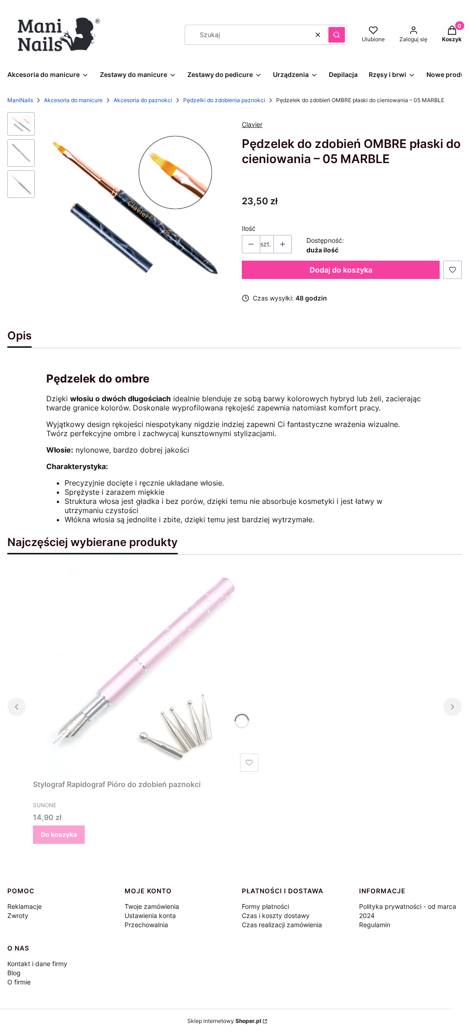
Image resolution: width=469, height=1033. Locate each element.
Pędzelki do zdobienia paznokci (224, 100)
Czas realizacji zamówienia (282, 925)
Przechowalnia (146, 925)
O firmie (19, 982)
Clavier (252, 124)
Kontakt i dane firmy (37, 963)
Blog (14, 973)
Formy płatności (265, 906)
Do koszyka (59, 834)
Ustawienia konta (150, 915)
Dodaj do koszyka (341, 269)
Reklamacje (24, 906)
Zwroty (17, 915)
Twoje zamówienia (152, 906)
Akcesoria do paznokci (143, 100)
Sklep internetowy (224, 1020)
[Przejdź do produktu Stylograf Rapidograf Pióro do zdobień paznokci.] (147, 672)
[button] (336, 35)
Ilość (249, 228)
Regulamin (374, 925)
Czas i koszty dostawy (276, 915)
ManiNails (20, 100)
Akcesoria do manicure (73, 100)
